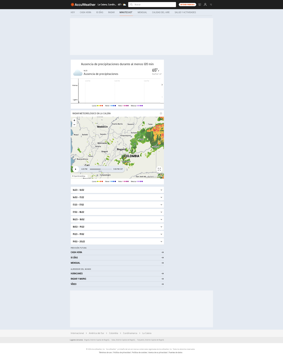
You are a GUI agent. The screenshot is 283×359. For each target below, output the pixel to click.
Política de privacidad (122, 352)
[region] (117, 148)
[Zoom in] (74, 120)
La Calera (146, 333)
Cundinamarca (130, 333)
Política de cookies (139, 352)
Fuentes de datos (175, 352)
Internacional (77, 333)
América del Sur (96, 333)
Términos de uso (105, 352)
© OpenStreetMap (78, 176)
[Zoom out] (74, 124)
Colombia (113, 333)
